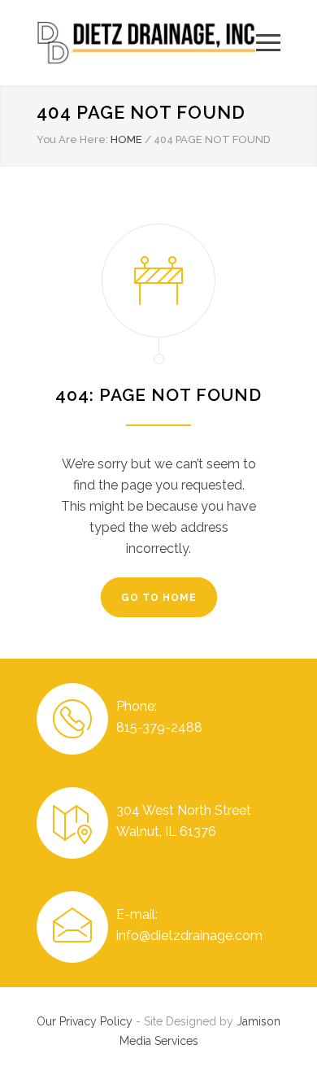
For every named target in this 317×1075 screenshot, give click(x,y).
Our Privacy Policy (84, 1021)
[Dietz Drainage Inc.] (146, 42)
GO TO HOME (159, 597)
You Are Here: (72, 139)
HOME (126, 139)
